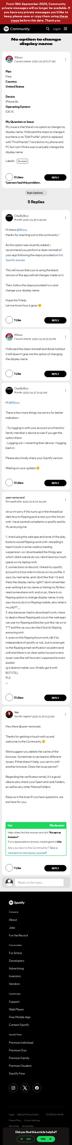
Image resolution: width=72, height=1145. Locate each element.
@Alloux (21, 230)
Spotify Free (17, 1073)
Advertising (16, 968)
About (13, 920)
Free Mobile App (19, 1017)
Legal (11, 1114)
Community (20, 28)
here (50, 285)
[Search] (48, 29)
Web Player (16, 1009)
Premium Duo (18, 1050)
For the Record (18, 935)
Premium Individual (21, 1043)
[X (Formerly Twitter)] (25, 1087)
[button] (65, 59)
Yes (42, 1139)
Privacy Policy (15, 1120)
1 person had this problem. (23, 182)
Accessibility (28, 1126)
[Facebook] (36, 1087)
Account (22, 161)
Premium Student (20, 1066)
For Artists (15, 953)
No (29, 1139)
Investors (15, 976)
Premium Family (19, 1058)
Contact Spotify (19, 1025)
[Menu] (65, 29)
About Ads (14, 1126)
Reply (55, 177)
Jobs (12, 928)
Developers (16, 961)
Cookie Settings (32, 1120)
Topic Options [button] (35, 193)
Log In (57, 29)
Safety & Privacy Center (28, 1114)
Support (14, 1002)
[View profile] (9, 59)
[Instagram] (13, 1087)
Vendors (14, 984)
